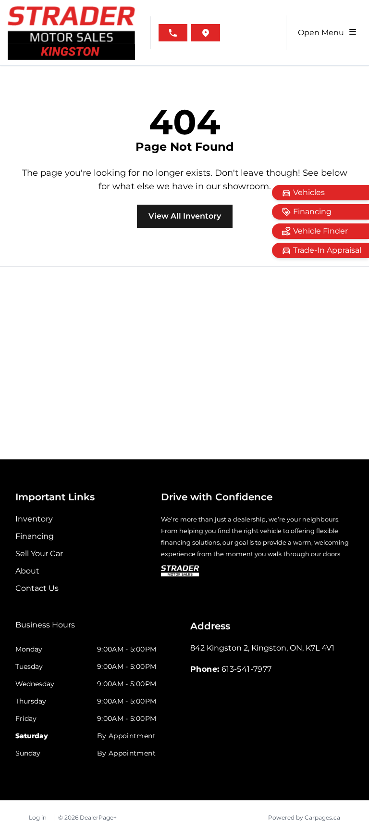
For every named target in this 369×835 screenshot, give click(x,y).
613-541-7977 (246, 669)
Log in (38, 817)
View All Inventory (184, 216)
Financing (312, 211)
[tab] (45, 629)
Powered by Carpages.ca (304, 817)
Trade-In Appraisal (327, 250)
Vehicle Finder (320, 230)
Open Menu (323, 32)
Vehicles (309, 192)
